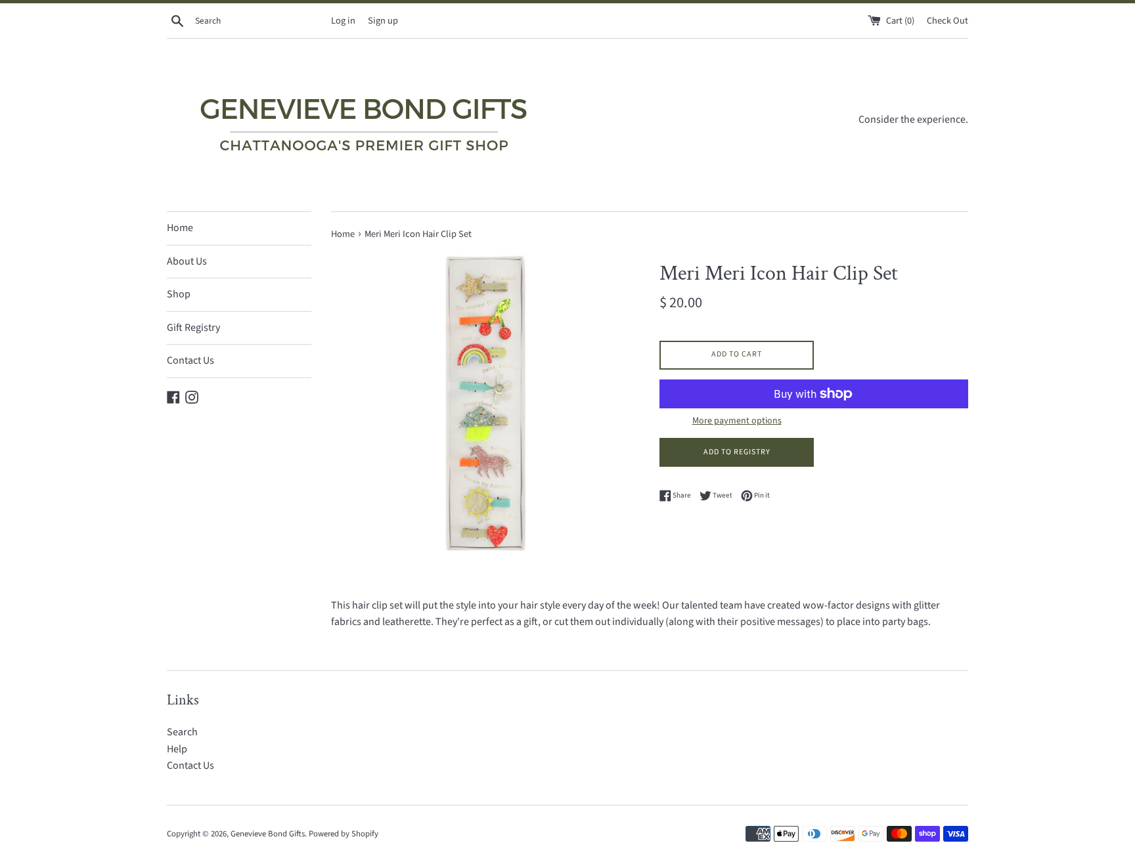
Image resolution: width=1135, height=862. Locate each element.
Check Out (947, 21)
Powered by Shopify (343, 834)
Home (180, 228)
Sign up (383, 21)
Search (182, 732)
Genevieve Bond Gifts (268, 834)
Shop (178, 294)
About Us (187, 261)
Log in (343, 21)
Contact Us (190, 360)
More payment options (737, 420)
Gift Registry (193, 327)
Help (177, 749)
